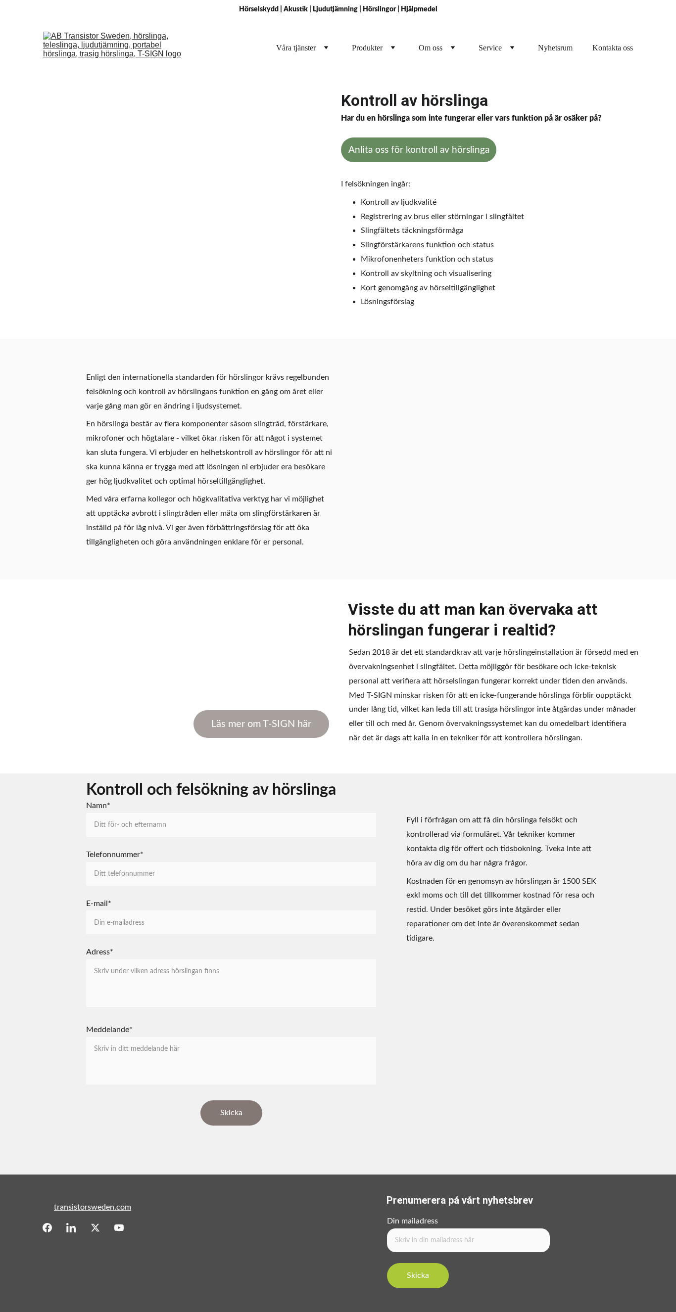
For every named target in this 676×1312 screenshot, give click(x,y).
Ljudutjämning (335, 9)
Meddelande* (109, 1030)
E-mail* (98, 903)
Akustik (296, 9)
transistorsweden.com (92, 1207)
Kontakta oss (612, 48)
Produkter (367, 48)
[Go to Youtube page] (119, 1227)
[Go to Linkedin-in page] (71, 1227)
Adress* (99, 952)
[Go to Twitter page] (95, 1227)
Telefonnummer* (115, 855)
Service (490, 48)
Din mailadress (412, 1221)
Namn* (98, 806)
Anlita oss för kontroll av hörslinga (418, 150)
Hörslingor (379, 9)
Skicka (231, 1113)
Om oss (430, 48)
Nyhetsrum (555, 48)
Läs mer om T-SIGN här (261, 724)
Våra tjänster (296, 48)
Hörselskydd (259, 9)
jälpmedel (421, 9)
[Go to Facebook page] (47, 1227)
